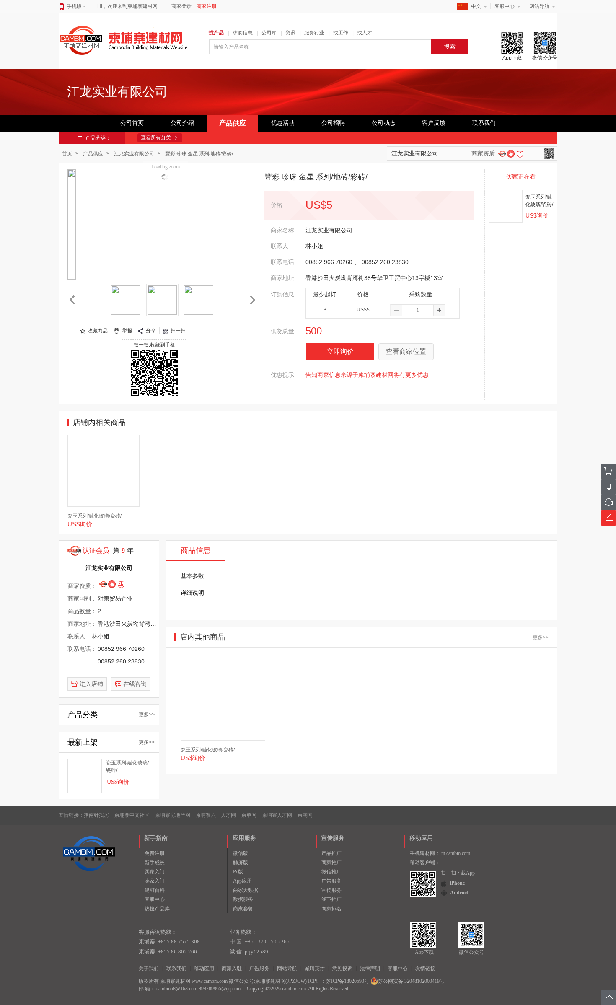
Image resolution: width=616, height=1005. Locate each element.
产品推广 (331, 853)
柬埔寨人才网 (277, 815)
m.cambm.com (455, 853)
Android (459, 893)
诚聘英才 (315, 968)
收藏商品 (98, 331)
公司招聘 (333, 123)
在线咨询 (135, 684)
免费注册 (155, 853)
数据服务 (243, 899)
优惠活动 (283, 123)
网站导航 (539, 6)
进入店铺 (91, 684)
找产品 (216, 33)
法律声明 (370, 968)
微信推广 (331, 872)
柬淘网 (305, 815)
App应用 (242, 881)
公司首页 (132, 123)
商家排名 (331, 909)
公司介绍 (182, 123)
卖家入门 (155, 881)
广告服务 (331, 881)
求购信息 (243, 33)
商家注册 (207, 6)
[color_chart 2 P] (199, 300)
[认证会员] (502, 153)
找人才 (364, 33)
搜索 (450, 47)
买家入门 (155, 872)
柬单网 (248, 815)
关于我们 (149, 968)
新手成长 (155, 862)
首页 (67, 154)
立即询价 (340, 351)
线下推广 (331, 899)
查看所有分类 (156, 137)
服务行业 (314, 33)
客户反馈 (433, 123)
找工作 (340, 33)
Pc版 (238, 872)
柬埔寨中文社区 (132, 815)
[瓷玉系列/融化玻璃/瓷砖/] (506, 206)
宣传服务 (331, 890)
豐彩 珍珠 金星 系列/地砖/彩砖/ (199, 154)
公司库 (269, 33)
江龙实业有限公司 (134, 154)
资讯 (290, 33)
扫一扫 (178, 331)
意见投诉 (342, 968)
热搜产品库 (157, 909)
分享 (151, 331)
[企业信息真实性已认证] (520, 154)
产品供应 (232, 123)
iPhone (457, 883)
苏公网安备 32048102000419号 (411, 981)
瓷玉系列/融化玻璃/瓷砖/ (94, 516)
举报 (127, 331)
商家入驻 (232, 968)
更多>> (147, 714)
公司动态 (383, 123)
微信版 (240, 853)
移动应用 (204, 968)
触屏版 (240, 862)
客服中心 (504, 6)
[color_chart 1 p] (126, 300)
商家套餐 (243, 909)
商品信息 (196, 550)
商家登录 (181, 6)
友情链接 (425, 968)
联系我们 (484, 123)
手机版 (74, 6)
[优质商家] (510, 153)
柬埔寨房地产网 (172, 815)
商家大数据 (245, 890)
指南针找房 (96, 815)
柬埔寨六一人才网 (216, 815)
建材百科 (155, 890)
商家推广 (331, 862)
